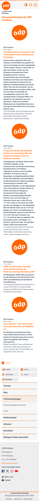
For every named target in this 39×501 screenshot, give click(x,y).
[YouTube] (16, 471)
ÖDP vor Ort (9, 477)
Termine (7, 386)
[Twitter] (7, 471)
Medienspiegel (9, 417)
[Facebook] (3, 471)
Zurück (8, 363)
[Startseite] (6, 5)
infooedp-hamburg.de (10, 463)
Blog (5, 392)
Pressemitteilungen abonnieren (14, 405)
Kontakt (8, 480)
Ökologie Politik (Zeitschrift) (15, 437)
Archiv (5, 411)
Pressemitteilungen (12, 399)
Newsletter (8, 431)
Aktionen (7, 424)
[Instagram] (12, 471)
